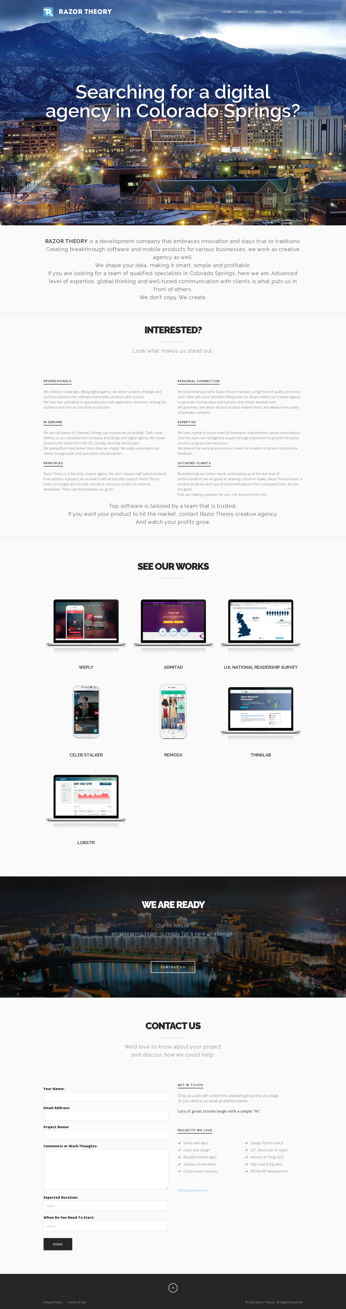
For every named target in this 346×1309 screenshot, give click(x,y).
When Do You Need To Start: (69, 1217)
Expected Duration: (61, 1197)
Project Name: (56, 1127)
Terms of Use (77, 1302)
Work (278, 12)
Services (261, 12)
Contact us (173, 136)
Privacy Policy (53, 1302)
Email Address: (57, 1108)
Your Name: (54, 1088)
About (243, 12)
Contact (295, 12)
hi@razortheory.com (193, 1190)
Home (227, 12)
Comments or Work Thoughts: (70, 1146)
